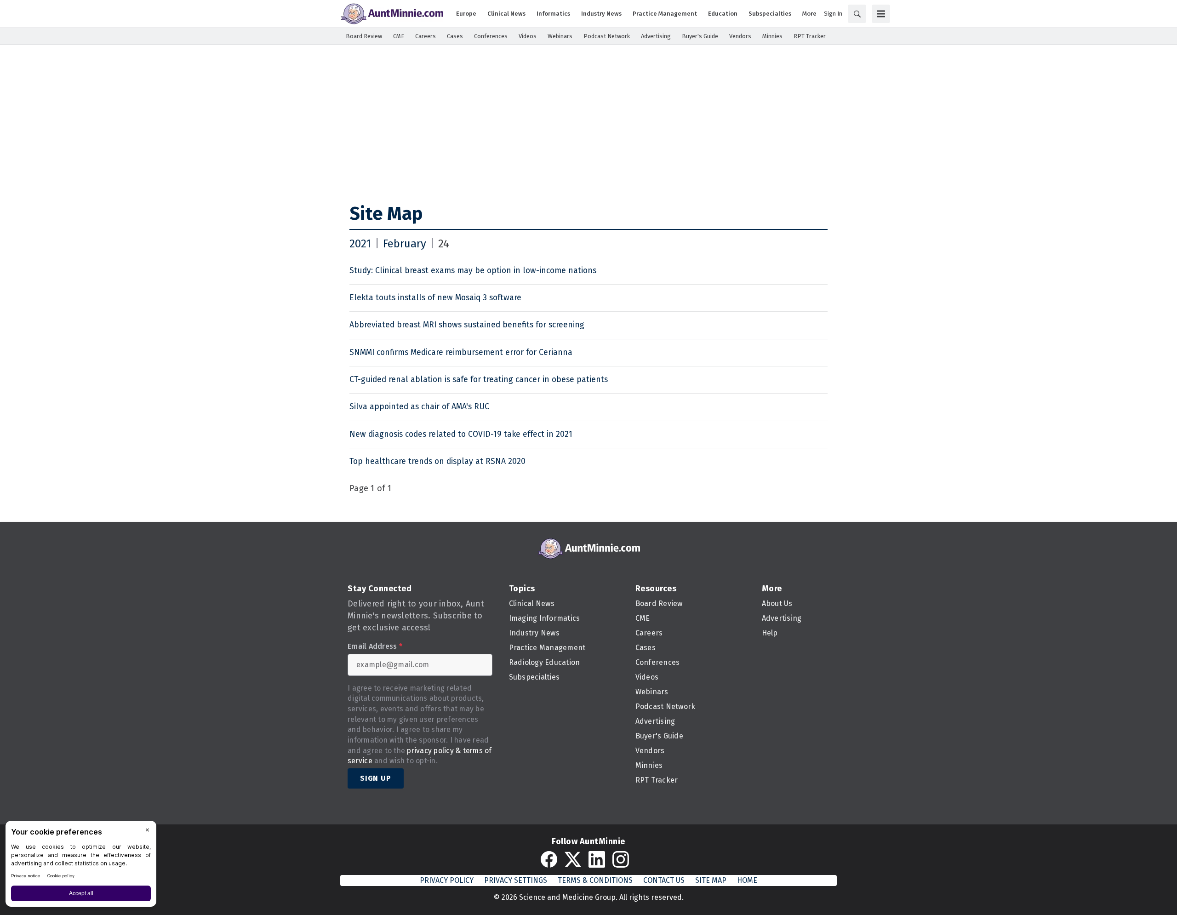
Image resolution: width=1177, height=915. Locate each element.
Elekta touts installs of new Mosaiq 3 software (435, 298)
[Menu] (881, 14)
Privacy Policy (447, 880)
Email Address (375, 646)
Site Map (386, 214)
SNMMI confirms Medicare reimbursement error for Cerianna (460, 352)
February (404, 243)
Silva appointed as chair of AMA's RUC (419, 407)
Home (747, 880)
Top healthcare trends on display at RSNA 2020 (437, 461)
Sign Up (375, 778)
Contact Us (664, 880)
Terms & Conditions (595, 880)
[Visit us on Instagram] (620, 859)
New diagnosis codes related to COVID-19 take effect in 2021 (460, 434)
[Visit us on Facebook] (549, 859)
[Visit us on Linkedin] (596, 859)
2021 (360, 243)
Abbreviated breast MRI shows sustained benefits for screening (466, 325)
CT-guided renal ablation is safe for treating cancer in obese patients (478, 379)
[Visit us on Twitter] (573, 859)
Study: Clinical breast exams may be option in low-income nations (472, 270)
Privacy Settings (515, 880)
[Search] (857, 14)
